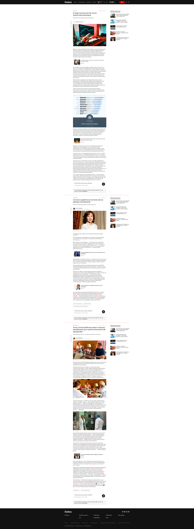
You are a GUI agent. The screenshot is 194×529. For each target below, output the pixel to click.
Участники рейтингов (81, 2)
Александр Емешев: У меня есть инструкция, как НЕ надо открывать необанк (92, 61)
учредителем (75, 483)
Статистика (75, 10)
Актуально (67, 515)
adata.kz (98, 292)
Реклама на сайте (85, 522)
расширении (94, 443)
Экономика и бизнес (83, 515)
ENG (107, 2)
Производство (76, 490)
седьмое (77, 465)
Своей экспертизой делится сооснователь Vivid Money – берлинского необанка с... (83, 63)
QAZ (104, 2)
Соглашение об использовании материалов (107, 522)
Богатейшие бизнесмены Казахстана (80, 306)
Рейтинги (75, 2)
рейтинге (75, 294)
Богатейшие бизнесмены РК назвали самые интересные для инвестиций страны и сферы (93, 139)
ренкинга (97, 259)
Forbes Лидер (75, 197)
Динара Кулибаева (76, 293)
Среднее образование (78, 303)
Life (80, 517)
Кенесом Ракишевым (98, 485)
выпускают (101, 472)
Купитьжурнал (122, 2)
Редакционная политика (75, 522)
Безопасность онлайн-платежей (123, 522)
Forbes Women (88, 2)
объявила (90, 433)
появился (85, 482)
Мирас (84, 259)
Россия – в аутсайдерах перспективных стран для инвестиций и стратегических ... (83, 142)
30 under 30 (94, 2)
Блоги (107, 517)
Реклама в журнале (94, 522)
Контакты (66, 522)
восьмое (93, 463)
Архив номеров (121, 515)
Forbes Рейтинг (97, 517)
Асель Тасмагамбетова (85, 490)
